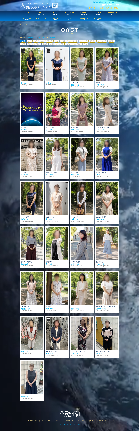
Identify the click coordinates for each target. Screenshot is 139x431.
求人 (98, 18)
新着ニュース (41, 13)
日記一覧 (69, 18)
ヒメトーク (41, 18)
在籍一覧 (55, 13)
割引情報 (98, 13)
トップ (26, 13)
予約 (84, 18)
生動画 (55, 18)
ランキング (27, 18)
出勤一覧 (69, 13)
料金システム (84, 13)
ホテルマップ (112, 13)
